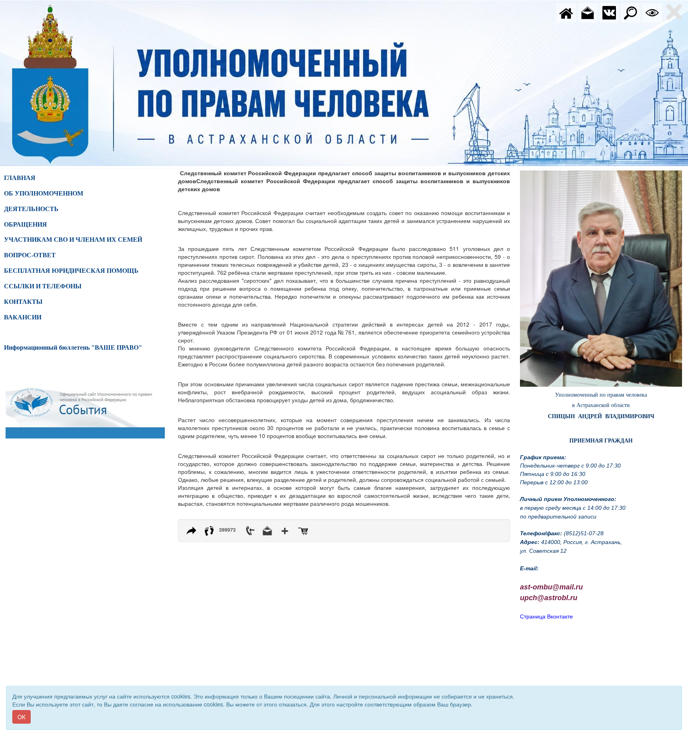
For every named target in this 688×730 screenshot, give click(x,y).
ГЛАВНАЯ (19, 177)
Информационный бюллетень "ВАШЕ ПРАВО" (73, 347)
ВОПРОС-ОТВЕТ (30, 255)
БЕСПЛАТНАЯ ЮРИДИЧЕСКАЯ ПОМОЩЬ (71, 270)
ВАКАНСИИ (22, 317)
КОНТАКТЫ (23, 301)
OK (21, 717)
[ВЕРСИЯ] (652, 12)
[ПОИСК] (631, 12)
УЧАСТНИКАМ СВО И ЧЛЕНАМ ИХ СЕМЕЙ (73, 239)
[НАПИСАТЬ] (588, 12)
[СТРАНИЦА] (609, 12)
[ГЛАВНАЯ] (566, 12)
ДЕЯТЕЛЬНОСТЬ (31, 208)
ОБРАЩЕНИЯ (25, 224)
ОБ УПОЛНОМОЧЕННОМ (43, 193)
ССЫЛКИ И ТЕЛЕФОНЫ (43, 286)
